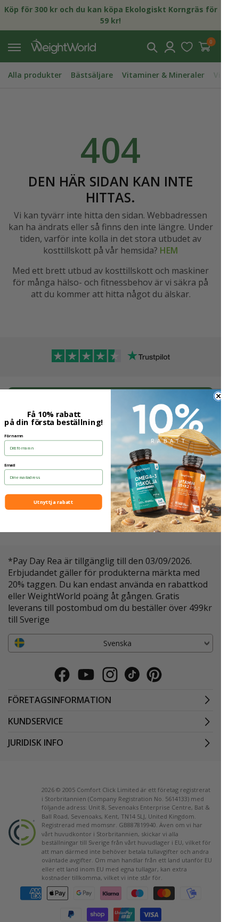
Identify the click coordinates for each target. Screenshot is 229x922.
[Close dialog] (218, 396)
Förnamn (13, 435)
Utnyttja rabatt (53, 502)
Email (9, 465)
